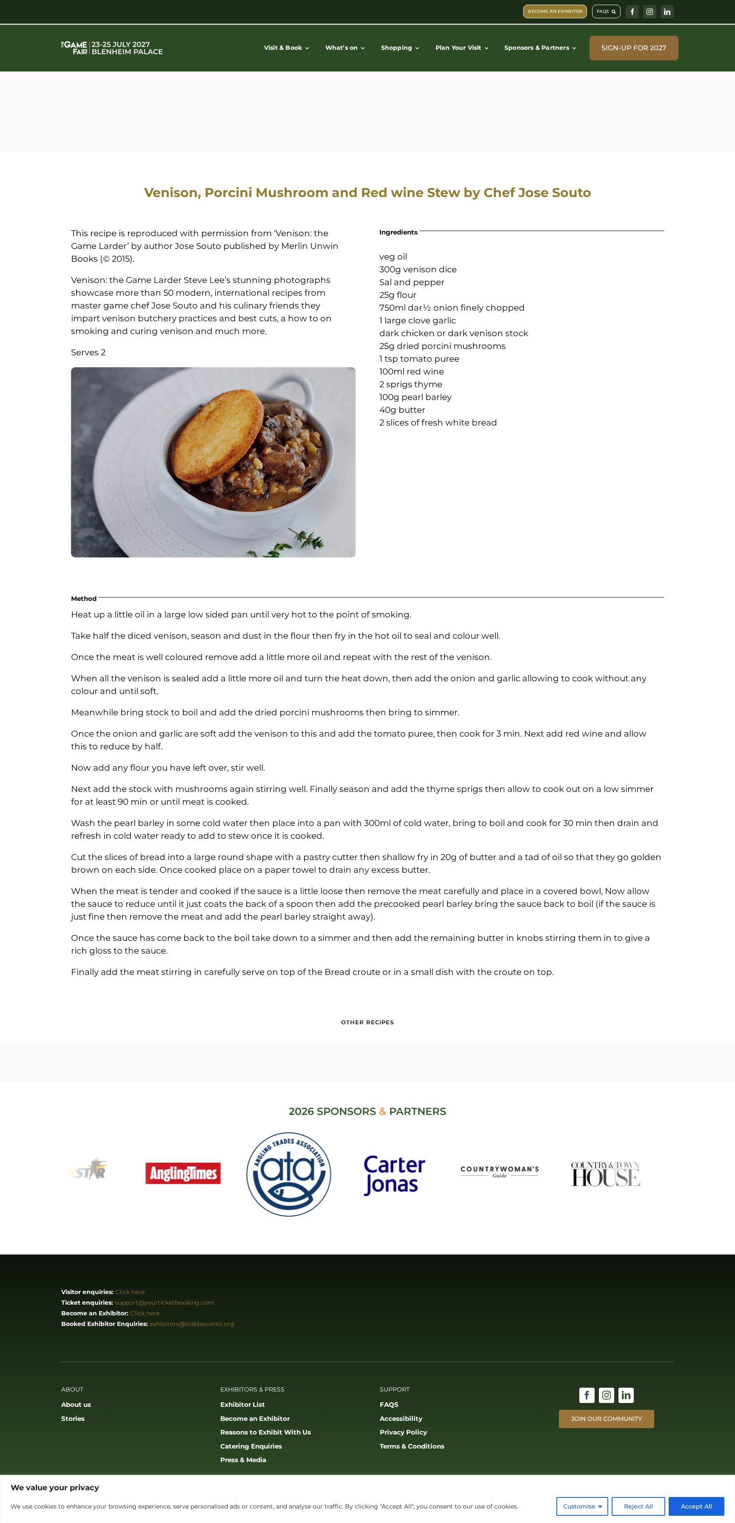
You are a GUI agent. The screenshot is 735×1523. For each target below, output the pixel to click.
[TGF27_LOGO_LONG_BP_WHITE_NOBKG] (112, 42)
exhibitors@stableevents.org (192, 1324)
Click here (130, 1292)
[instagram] (649, 11)
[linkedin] (667, 11)
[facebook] (632, 11)
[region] (367, 1499)
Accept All (696, 1506)
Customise (579, 1506)
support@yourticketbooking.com (164, 1302)
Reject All (638, 1506)
